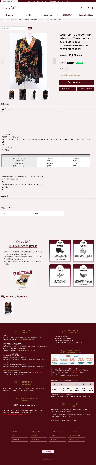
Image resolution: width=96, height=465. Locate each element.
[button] (81, 7)
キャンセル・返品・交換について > (34, 388)
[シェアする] (63, 63)
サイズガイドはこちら (10, 179)
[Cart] (88, 7)
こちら (87, 139)
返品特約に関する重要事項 (71, 75)
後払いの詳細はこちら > (29, 339)
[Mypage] (93, 7)
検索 (29, 28)
